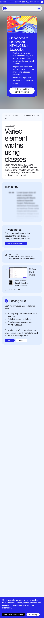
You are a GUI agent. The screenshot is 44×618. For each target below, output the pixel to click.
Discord (18, 324)
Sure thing (33, 614)
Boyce (7, 118)
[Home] (5, 8)
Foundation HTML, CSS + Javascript (20, 115)
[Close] (42, 2)
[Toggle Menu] (39, 8)
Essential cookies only (13, 614)
